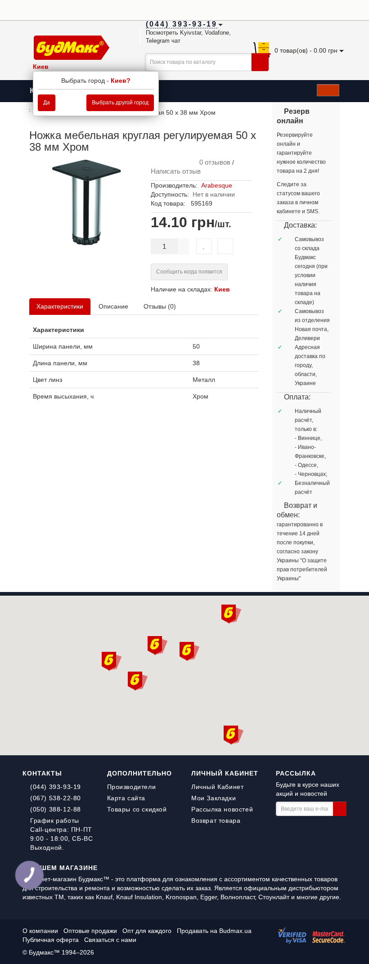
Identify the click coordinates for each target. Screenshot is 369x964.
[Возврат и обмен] (308, 9)
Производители (131, 786)
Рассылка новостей (222, 809)
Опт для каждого (146, 930)
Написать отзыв (176, 171)
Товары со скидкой (137, 809)
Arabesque (216, 185)
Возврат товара (215, 820)
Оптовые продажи (90, 930)
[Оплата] (296, 9)
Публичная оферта (50, 939)
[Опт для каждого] (330, 9)
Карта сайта (126, 798)
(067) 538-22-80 (55, 798)
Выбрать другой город (120, 102)
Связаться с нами (110, 939)
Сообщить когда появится (189, 272)
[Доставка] (285, 9)
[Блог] (341, 9)
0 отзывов (213, 162)
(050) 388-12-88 (55, 809)
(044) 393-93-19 (55, 786)
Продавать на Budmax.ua (214, 930)
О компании (40, 930)
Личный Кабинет (217, 786)
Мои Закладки (213, 798)
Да (46, 102)
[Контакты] (319, 9)
